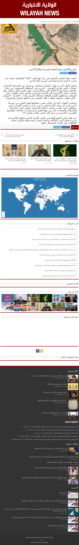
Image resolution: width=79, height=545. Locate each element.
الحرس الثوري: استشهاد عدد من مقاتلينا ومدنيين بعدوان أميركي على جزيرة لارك (65, 160)
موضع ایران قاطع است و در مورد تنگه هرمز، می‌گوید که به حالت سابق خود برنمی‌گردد (39, 517)
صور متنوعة (63, 492)
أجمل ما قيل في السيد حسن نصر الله (55, 392)
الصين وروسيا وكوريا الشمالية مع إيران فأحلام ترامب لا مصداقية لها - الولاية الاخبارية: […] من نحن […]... (49, 426)
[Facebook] (37, 351)
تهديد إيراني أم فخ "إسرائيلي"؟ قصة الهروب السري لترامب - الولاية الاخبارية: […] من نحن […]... (51, 430)
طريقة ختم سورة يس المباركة (57, 384)
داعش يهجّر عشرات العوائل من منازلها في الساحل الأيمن (65, 135)
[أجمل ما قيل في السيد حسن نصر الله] (73, 394)
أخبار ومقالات (67, 21)
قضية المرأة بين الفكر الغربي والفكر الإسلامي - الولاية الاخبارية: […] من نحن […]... (55, 433)
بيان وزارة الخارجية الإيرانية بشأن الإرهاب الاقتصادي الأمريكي (15, 159)
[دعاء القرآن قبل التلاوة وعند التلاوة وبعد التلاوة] (73, 405)
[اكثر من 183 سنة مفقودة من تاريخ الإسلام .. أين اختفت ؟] (73, 378)
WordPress (36, 537)
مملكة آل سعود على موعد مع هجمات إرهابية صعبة (50, 468)
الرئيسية (74, 21)
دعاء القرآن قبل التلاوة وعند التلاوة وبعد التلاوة (52, 400)
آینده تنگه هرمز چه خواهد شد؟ (57, 525)
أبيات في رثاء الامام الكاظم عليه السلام (54, 413)
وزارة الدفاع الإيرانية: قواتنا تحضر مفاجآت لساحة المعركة (40, 159)
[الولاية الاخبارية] (39, 4)
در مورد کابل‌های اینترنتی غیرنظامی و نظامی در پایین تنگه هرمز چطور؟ (44, 501)
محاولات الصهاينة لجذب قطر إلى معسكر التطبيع (62, 462)
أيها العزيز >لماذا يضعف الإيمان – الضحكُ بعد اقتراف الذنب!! (14, 135)
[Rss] (41, 351)
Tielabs (51, 537)
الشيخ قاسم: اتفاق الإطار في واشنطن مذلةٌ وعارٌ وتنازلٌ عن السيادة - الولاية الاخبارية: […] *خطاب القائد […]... (48, 436)
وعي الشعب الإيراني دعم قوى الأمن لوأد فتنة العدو (50, 448)
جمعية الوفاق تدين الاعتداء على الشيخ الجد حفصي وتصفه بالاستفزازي (44, 477)
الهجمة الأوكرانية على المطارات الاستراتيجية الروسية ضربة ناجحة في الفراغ (53, 457)
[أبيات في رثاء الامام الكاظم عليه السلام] (73, 415)
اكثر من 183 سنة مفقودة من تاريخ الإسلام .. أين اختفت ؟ (49, 376)
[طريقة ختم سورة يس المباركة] (73, 386)
